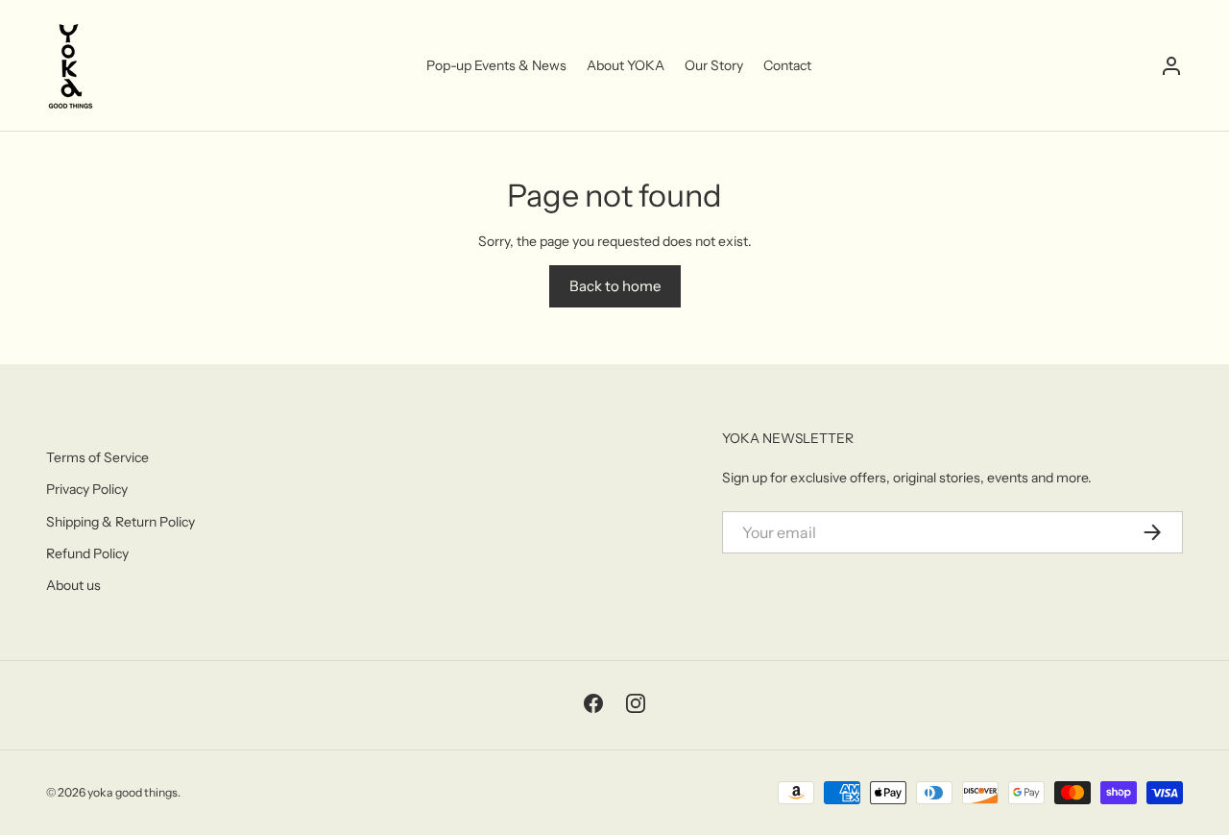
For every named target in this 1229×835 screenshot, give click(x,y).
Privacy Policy (87, 489)
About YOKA (625, 65)
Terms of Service (97, 457)
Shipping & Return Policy (120, 521)
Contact (787, 65)
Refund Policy (87, 553)
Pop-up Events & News (496, 65)
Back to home (615, 286)
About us (73, 585)
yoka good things (132, 792)
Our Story (714, 65)
